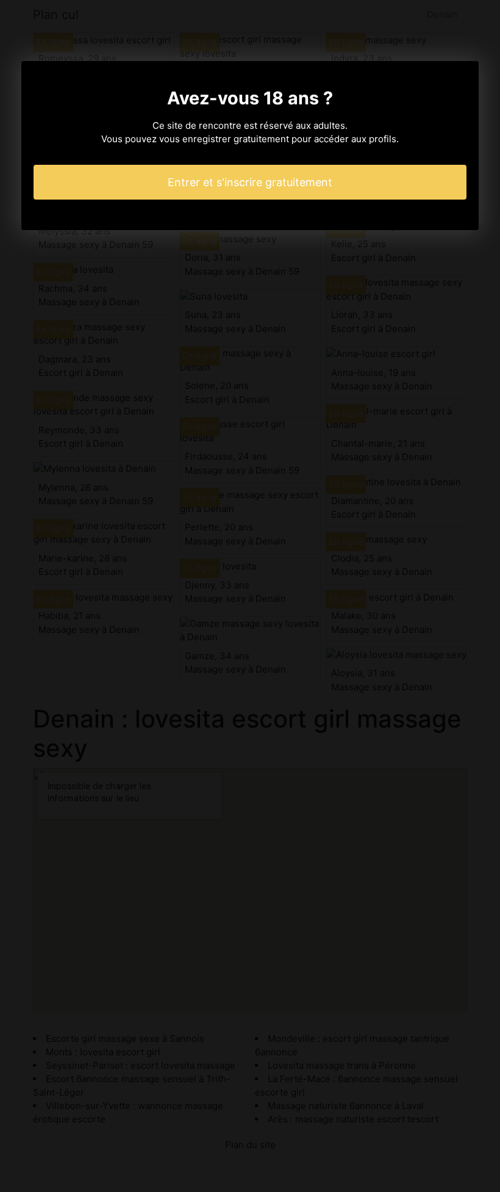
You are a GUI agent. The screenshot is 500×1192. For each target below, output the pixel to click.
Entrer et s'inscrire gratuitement (250, 182)
